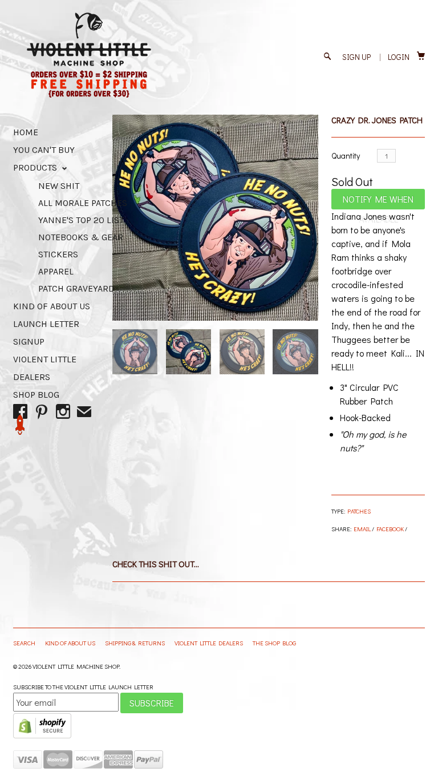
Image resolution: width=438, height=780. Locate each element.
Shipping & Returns (135, 642)
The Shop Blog (274, 642)
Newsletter (20, 425)
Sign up (356, 56)
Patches (359, 511)
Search (24, 642)
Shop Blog (36, 394)
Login (398, 56)
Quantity (345, 155)
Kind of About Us (51, 306)
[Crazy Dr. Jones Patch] (215, 218)
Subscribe (151, 703)
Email (362, 528)
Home (25, 132)
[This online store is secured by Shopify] (42, 735)
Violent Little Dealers (209, 642)
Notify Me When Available (378, 201)
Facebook (390, 528)
